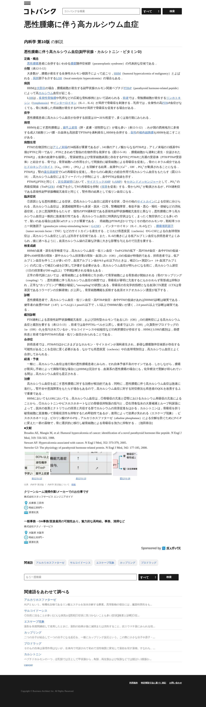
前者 (126, 98)
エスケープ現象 (105, 562)
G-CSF (95, 226)
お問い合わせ (175, 683)
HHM (117, 73)
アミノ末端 (60, 147)
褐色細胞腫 (146, 132)
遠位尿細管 (51, 171)
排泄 (104, 186)
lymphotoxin (40, 103)
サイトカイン (145, 201)
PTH (165, 103)
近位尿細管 (65, 181)
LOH (59, 78)
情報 (73, 484)
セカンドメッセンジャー (143, 181)
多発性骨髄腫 (47, 98)
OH (31, 98)
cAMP (117, 181)
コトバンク (40, 11)
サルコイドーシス (80, 562)
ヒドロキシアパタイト (38, 167)
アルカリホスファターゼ (50, 562)
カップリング (127, 562)
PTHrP (128, 88)
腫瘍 (73, 63)
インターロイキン (65, 103)
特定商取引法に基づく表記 (153, 683)
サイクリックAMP (99, 181)
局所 (36, 78)
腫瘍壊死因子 (164, 226)
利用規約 (133, 683)
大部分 (41, 88)
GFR (51, 186)
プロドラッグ (148, 562)
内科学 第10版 (37, 41)
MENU (27, 3)
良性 (133, 132)
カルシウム (46, 93)
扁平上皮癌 (70, 127)
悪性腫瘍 (33, 63)
